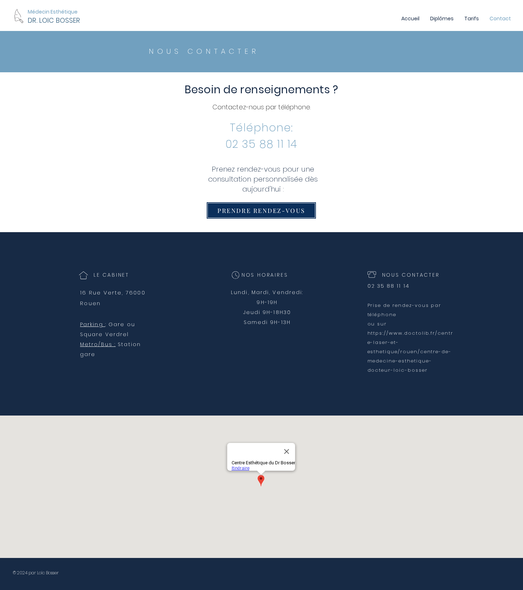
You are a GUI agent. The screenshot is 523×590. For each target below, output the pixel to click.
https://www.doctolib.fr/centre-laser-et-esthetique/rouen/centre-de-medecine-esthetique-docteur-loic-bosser (411, 352)
